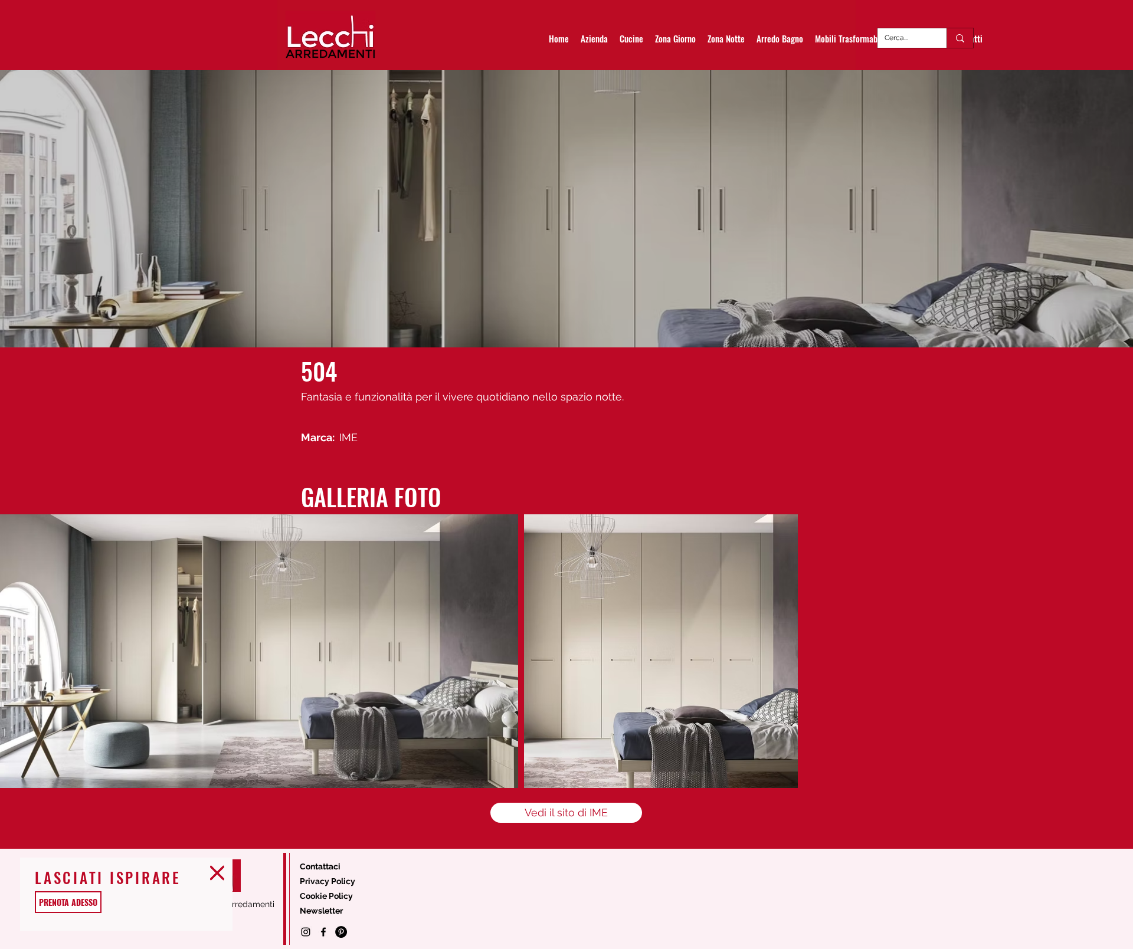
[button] (217, 873)
